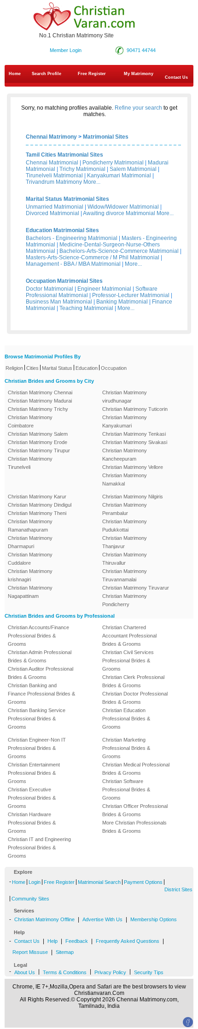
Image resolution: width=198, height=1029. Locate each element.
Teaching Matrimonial (86, 308)
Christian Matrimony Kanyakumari (124, 421)
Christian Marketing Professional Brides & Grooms (126, 748)
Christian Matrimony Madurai (40, 400)
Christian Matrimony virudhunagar (124, 396)
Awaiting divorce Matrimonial (119, 213)
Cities (32, 368)
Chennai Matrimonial (52, 162)
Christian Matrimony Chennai (40, 392)
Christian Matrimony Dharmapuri (30, 542)
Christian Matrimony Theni (37, 513)
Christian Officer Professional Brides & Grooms (135, 810)
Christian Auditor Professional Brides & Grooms (40, 673)
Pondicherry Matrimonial (113, 162)
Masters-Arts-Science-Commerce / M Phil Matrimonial (92, 257)
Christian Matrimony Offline (44, 919)
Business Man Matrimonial (59, 301)
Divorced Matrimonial (52, 213)
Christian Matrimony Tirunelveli (30, 463)
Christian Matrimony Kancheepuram (124, 455)
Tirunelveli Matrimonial (54, 175)
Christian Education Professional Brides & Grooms (126, 718)
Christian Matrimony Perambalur (124, 509)
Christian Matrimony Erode (37, 442)
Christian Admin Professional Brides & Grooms (39, 656)
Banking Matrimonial (122, 301)
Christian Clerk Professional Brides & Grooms (133, 681)
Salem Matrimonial (133, 169)
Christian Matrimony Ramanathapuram (30, 525)
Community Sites (30, 898)
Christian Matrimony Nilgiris (132, 496)
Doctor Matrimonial (49, 289)
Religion (14, 368)
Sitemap (65, 952)
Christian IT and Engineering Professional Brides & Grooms (39, 847)
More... (91, 182)
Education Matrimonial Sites (62, 230)
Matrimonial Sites (105, 137)
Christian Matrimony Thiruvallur (124, 559)
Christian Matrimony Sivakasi (134, 442)
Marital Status (57, 368)
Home (15, 73)
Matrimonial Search (99, 882)
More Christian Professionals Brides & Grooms (134, 827)
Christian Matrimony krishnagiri (30, 575)
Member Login (66, 50)
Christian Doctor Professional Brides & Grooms (135, 698)
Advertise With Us (102, 919)
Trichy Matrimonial (82, 169)
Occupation (114, 368)
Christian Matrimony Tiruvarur (135, 588)
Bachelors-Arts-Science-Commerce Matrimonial (119, 251)
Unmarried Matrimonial (54, 207)
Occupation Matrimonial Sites (64, 281)
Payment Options (143, 882)
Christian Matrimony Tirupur (39, 450)
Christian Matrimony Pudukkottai (124, 525)
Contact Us (27, 941)
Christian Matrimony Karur (37, 496)
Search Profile (46, 73)
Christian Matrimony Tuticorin (135, 409)
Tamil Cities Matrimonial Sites (64, 155)
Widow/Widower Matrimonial (123, 207)
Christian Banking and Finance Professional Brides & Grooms (41, 694)
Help (52, 941)
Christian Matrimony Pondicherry (124, 600)
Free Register (92, 73)
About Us (24, 972)
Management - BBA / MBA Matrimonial (73, 264)
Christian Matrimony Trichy (38, 409)
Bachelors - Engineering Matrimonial (71, 238)
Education (87, 368)
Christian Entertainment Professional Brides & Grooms (34, 773)
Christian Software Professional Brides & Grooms (126, 789)
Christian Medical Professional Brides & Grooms (135, 769)
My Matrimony (138, 73)
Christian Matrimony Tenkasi (134, 434)
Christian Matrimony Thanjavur (124, 542)
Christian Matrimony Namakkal (124, 479)
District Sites (178, 889)
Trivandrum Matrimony (54, 182)
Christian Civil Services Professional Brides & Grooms (128, 660)
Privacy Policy (110, 972)
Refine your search (138, 108)
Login (35, 882)
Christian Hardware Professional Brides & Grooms (32, 823)
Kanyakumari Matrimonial (119, 175)
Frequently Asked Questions (127, 941)
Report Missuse (30, 952)
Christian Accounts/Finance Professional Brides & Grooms (38, 636)
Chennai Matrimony (51, 137)
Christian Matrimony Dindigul (39, 505)
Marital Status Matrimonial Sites (67, 199)
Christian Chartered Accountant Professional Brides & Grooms (129, 636)
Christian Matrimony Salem (38, 434)
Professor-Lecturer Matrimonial (130, 295)
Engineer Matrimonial (104, 289)
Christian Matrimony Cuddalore (30, 559)
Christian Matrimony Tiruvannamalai (124, 575)
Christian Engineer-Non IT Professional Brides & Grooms (37, 748)
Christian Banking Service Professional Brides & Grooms (36, 718)
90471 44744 (141, 50)
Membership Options (153, 919)
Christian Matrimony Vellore (132, 467)
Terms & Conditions (65, 972)
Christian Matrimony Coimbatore (30, 421)
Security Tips (148, 972)
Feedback (76, 941)
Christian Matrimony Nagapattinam (30, 592)
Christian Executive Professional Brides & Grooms (32, 798)
